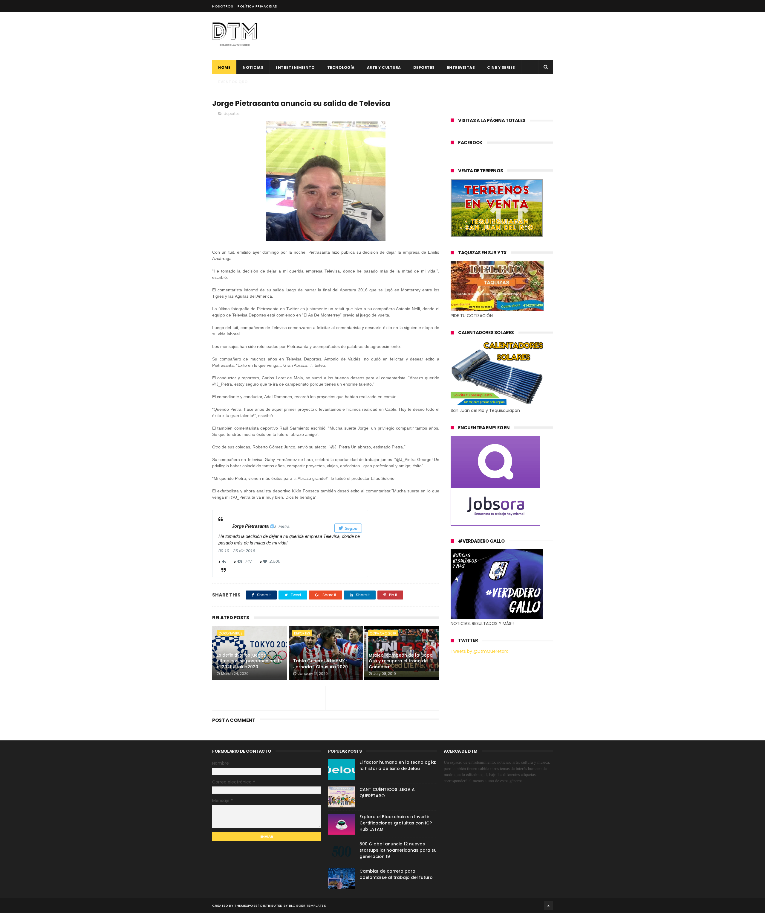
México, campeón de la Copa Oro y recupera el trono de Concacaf (401, 661)
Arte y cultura (384, 67)
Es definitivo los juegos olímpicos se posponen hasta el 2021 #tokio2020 (249, 661)
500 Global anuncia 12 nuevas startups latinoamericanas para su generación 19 (398, 850)
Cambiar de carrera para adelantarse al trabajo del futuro (396, 874)
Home (224, 67)
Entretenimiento (295, 67)
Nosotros (222, 6)
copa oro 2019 (383, 633)
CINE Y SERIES (501, 67)
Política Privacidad (258, 6)
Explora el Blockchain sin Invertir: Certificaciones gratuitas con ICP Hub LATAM (395, 823)
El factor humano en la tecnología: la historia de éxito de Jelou (397, 765)
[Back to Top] (548, 905)
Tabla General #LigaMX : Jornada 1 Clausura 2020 (320, 664)
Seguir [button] (350, 528)
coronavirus (230, 633)
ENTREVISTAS (461, 67)
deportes (424, 67)
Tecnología (341, 67)
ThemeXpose (245, 905)
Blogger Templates (307, 905)
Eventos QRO (233, 81)
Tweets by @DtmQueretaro (480, 651)
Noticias (253, 67)
